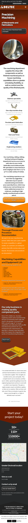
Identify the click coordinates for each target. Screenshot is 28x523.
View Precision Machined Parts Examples (12, 30)
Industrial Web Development (13, 512)
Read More (18, 521)
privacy (17, 513)
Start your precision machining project (14, 199)
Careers (24, 3)
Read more (6, 340)
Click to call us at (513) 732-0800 (12, 1)
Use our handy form (9, 489)
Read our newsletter (17, 3)
